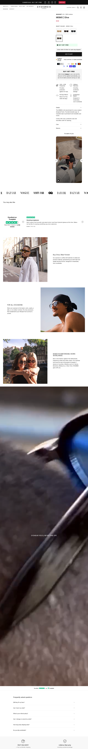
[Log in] (81, 7)
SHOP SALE (62, 2)
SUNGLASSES (14, 6)
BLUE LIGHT (22, 6)
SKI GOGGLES (30, 6)
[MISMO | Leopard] (66, 31)
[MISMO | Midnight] (73, 31)
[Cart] (84, 7)
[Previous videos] (56, 160)
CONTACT (11, 9)
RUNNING (5, 9)
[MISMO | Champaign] (59, 31)
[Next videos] (82, 160)
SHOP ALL (5, 6)
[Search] (78, 7)
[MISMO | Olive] (59, 38)
